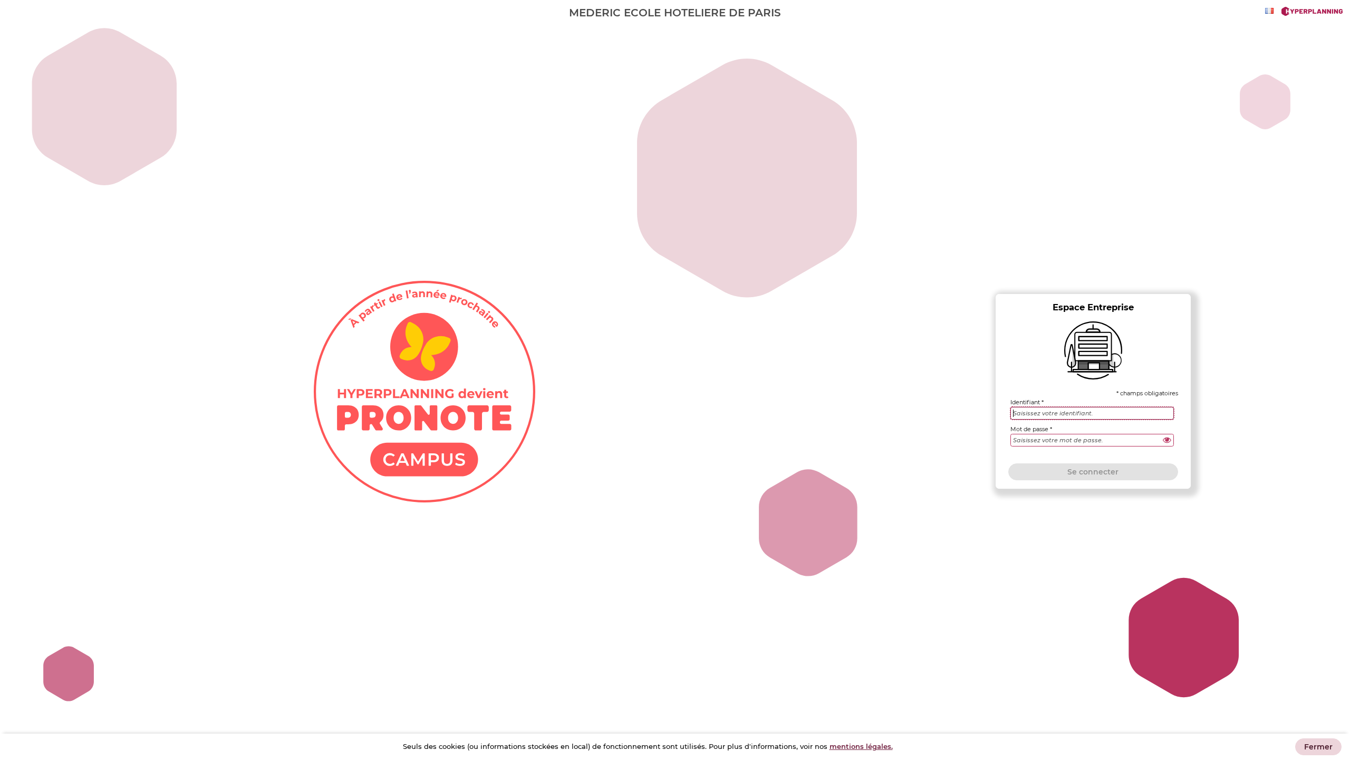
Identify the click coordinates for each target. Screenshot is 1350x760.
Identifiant (1025, 402)
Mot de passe (1029, 429)
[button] (1167, 440)
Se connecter (1092, 472)
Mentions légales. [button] (861, 746)
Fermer (1318, 747)
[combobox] (1271, 11)
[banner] (675, 12)
